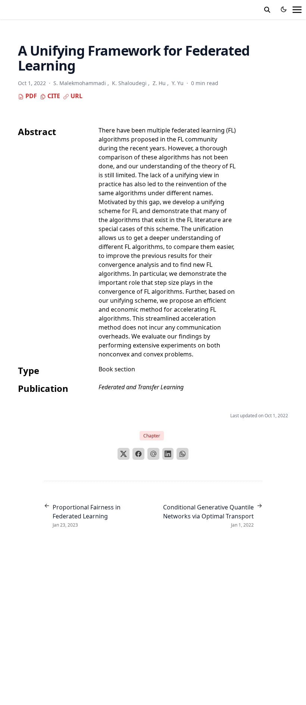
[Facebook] (138, 454)
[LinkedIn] (168, 454)
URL (75, 96)
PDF (30, 96)
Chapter (151, 436)
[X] (123, 454)
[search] (267, 10)
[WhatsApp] (182, 454)
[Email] (153, 454)
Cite (53, 96)
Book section (117, 369)
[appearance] (283, 9)
